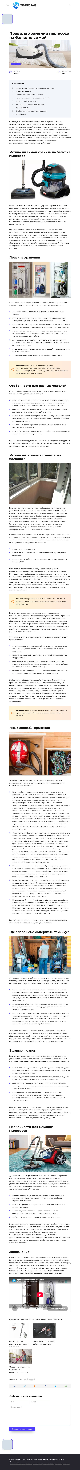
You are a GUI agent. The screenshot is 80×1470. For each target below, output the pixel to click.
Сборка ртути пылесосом (51, 1319)
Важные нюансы (22, 108)
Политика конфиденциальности (43, 1464)
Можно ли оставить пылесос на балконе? (32, 98)
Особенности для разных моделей (30, 95)
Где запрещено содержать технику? (30, 105)
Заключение (21, 114)
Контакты (58, 1464)
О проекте (66, 1464)
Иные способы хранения (26, 101)
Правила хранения (23, 91)
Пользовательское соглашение (21, 1464)
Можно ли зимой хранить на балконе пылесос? (35, 88)
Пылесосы (15, 64)
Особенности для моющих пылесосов (31, 111)
